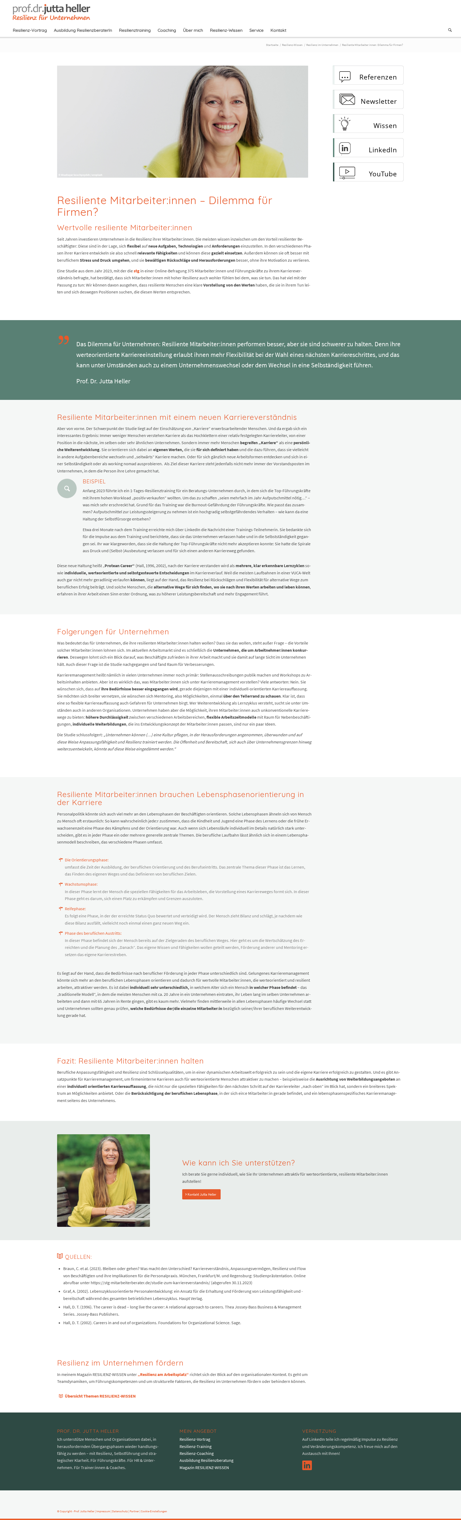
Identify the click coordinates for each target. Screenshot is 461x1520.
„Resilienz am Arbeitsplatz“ (163, 1374)
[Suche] (448, 30)
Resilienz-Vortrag (195, 1439)
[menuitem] (29, 30)
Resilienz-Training (196, 1446)
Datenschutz (120, 1511)
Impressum (103, 1511)
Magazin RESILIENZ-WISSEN (204, 1467)
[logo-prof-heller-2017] (54, 11)
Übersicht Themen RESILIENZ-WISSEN (100, 1396)
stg (137, 270)
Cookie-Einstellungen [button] (154, 1511)
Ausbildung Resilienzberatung (206, 1460)
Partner (134, 1511)
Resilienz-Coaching (197, 1453)
